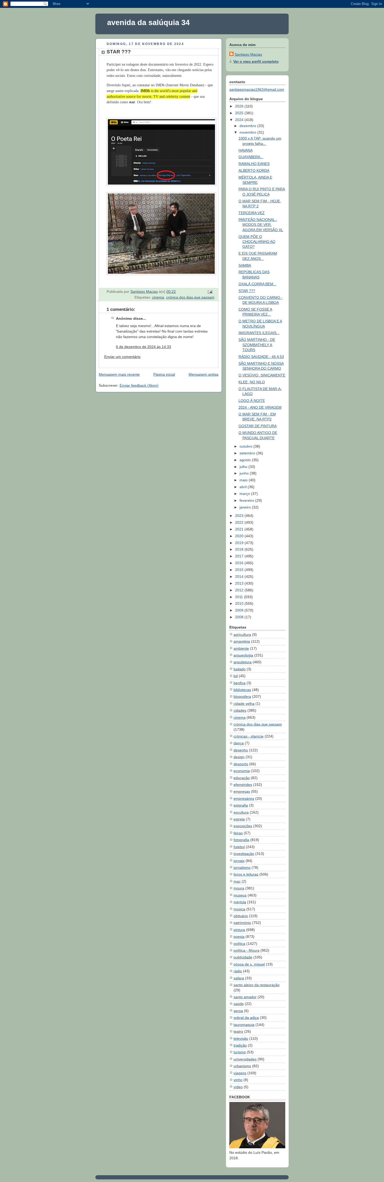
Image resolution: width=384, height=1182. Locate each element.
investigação (244, 854)
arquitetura (243, 662)
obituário (241, 916)
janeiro (246, 507)
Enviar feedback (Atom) (139, 385)
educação (242, 778)
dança (239, 743)
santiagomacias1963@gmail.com (256, 89)
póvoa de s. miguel (249, 964)
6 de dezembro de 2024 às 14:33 (143, 347)
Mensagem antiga (203, 374)
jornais (239, 861)
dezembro (248, 126)
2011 (239, 597)
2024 (240, 120)
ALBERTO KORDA (253, 170)
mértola (240, 902)
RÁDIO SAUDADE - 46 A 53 (261, 357)
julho (244, 467)
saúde (239, 1004)
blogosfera (242, 696)
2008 (240, 617)
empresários (244, 798)
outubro (246, 446)
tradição (240, 1045)
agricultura (242, 634)
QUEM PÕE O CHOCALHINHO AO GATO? (256, 242)
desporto (241, 764)
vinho (238, 1080)
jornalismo (242, 867)
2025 (240, 113)
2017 (240, 556)
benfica (240, 683)
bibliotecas (242, 690)
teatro (238, 1031)
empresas (242, 791)
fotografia (241, 840)
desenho (241, 750)
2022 (240, 522)
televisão (241, 1038)
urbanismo (242, 1066)
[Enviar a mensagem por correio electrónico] (209, 291)
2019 (240, 543)
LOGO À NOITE (251, 400)
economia (242, 771)
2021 (240, 529)
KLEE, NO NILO (251, 382)
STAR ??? (246, 291)
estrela (239, 819)
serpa (238, 1011)
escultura (241, 812)
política (239, 943)
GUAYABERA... (250, 157)
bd (236, 676)
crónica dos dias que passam (190, 297)
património (242, 923)
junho (245, 473)
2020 (240, 536)
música (239, 909)
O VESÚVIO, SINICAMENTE (261, 375)
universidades (245, 1059)
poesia (239, 936)
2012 (240, 590)
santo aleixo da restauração (257, 985)
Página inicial (164, 374)
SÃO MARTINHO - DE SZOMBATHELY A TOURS (256, 345)
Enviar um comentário (122, 357)
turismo (240, 1052)
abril (244, 487)
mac (237, 881)
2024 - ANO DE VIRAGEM (260, 407)
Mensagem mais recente (119, 374)
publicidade (243, 957)
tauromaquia (244, 1025)
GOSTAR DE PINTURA (257, 426)
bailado (240, 669)
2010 (240, 603)
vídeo (238, 1087)
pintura (239, 930)
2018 (240, 549)
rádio (238, 971)
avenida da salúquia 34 (148, 22)
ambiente (241, 648)
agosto (246, 460)
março (245, 494)
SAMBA (244, 265)
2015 (240, 570)
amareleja (242, 641)
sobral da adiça (246, 1017)
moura (239, 888)
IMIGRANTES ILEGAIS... (259, 333)
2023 (240, 515)
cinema (158, 297)
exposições (243, 826)
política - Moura (246, 950)
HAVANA (245, 150)
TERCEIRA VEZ (251, 213)
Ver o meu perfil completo (256, 61)
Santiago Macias (248, 54)
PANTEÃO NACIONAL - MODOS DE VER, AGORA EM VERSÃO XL (260, 225)
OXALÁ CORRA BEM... (257, 284)
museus (240, 895)
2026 (240, 106)
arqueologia (243, 655)
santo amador (245, 997)
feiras (238, 833)
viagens (240, 1073)
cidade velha (244, 703)
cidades (240, 710)
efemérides (243, 785)
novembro (248, 132)
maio (244, 480)
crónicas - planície (249, 736)
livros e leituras (246, 874)
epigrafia (241, 805)
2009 (240, 610)
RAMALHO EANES (254, 164)
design (239, 757)
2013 (240, 583)
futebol (239, 847)
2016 (240, 563)
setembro (248, 453)
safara (239, 978)
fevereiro (247, 500)
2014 (240, 576)
